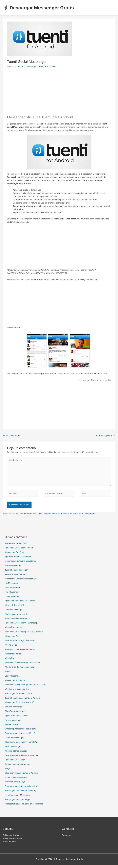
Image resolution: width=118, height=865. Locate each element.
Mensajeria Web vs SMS (16, 543)
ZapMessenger (12, 724)
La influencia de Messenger (17, 795)
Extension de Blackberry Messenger (21, 755)
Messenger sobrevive (15, 680)
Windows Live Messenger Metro (20, 649)
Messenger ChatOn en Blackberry (20, 790)
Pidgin (8, 768)
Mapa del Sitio (9, 841)
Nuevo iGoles (11, 645)
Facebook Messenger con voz (19, 548)
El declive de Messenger (16, 777)
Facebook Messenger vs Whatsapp (21, 623)
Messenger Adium (13, 654)
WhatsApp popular (13, 627)
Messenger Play (12, 636)
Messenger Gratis (35, 66)
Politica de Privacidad (13, 838)
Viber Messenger (12, 587)
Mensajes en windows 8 (16, 614)
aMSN (8, 671)
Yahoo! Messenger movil (16, 574)
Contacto (66, 835)
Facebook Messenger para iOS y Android (24, 631)
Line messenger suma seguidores (20, 561)
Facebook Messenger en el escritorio (22, 786)
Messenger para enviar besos (18, 693)
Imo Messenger (12, 592)
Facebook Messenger (15, 760)
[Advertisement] (59, 93)
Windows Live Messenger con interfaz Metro (25, 684)
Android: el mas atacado (16, 751)
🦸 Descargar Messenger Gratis (38, 7)
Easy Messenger (12, 676)
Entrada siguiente (105, 435)
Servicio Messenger (14, 707)
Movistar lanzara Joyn (15, 782)
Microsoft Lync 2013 (14, 605)
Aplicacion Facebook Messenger (20, 601)
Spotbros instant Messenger (18, 556)
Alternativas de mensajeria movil (20, 667)
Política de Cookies (11, 835)
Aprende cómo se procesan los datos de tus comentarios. (70, 513)
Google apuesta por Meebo (17, 764)
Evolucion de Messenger (16, 618)
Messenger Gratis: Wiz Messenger (20, 579)
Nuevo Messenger (13, 720)
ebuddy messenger (14, 609)
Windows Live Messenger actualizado (22, 662)
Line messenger (12, 596)
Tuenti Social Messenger (16, 570)
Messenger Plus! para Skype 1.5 (19, 702)
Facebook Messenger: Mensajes (20, 640)
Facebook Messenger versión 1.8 (20, 733)
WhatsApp (9, 658)
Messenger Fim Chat (14, 552)
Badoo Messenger (13, 565)
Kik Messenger (11, 583)
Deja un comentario (16, 66)
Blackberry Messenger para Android (21, 773)
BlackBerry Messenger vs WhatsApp (22, 742)
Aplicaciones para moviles (17, 715)
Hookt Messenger (13, 746)
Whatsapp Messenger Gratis (18, 689)
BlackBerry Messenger (15, 711)
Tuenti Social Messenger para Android (22, 698)
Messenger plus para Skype (18, 799)
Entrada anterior (12, 435)
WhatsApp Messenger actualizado (20, 729)
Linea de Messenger (14, 737)
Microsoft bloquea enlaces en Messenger (24, 804)
